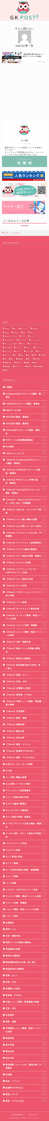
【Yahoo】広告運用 (25, 711)
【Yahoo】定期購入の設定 (25, 688)
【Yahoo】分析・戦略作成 (25, 642)
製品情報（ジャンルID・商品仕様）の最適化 (25, 1066)
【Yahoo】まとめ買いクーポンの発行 (25, 526)
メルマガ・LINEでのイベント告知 (25, 889)
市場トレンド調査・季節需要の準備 (25, 1002)
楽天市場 (37, 359)
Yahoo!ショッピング (11, 336)
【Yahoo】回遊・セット (25, 675)
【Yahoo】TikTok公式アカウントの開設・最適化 (25, 491)
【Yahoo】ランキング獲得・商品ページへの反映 (25, 617)
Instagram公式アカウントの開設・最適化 (25, 395)
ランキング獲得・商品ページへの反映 (25, 896)
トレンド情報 (25, 876)
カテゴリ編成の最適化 (25, 803)
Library (7, 332)
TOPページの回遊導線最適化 (25, 440)
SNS (31, 332)
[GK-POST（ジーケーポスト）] (24, 18)
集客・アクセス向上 (25, 1101)
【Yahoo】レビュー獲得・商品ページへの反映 (25, 633)
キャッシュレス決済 (10, 343)
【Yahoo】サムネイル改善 (25, 562)
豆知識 (25, 1074)
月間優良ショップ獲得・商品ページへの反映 (25, 1030)
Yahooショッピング (25, 453)
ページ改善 (25, 883)
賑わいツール (18, 366)
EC (15, 328)
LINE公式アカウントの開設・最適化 (25, 404)
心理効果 (43, 355)
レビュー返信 (25, 916)
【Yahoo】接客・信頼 (25, 718)
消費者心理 (8, 362)
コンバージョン (34, 343)
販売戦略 (7, 366)
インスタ (32, 336)
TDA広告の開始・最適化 (25, 423)
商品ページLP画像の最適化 (25, 942)
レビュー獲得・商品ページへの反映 (25, 909)
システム (18, 347)
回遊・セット (25, 975)
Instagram (35, 328)
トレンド (28, 347)
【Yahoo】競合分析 (25, 731)
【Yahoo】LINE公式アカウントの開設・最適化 (25, 471)
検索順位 (20, 359)
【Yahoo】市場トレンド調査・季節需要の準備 (25, 703)
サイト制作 (8, 347)
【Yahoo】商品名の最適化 (25, 658)
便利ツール (25, 929)
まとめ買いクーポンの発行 (25, 784)
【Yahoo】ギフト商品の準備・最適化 (25, 556)
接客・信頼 (25, 1021)
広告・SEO (25, 1008)
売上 (21, 355)
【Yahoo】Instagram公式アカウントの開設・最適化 (25, 461)
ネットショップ (40, 347)
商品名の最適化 (25, 956)
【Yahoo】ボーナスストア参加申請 (25, 609)
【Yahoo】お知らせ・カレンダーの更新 (25, 511)
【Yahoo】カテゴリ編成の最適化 (25, 549)
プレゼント (8, 351)
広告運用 (25, 1015)
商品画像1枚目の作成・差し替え (25, 962)
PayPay (15, 332)
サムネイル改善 (25, 850)
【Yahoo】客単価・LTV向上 (25, 695)
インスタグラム (9, 340)
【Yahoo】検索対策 (25, 724)
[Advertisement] (24, 90)
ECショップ (24, 328)
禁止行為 (18, 362)
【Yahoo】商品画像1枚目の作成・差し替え (25, 666)
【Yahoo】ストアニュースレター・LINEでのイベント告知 (25, 570)
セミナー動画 (25, 863)
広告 (34, 355)
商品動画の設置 (25, 949)
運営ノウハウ (25, 1094)
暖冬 (12, 359)
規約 (35, 362)
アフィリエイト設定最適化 (25, 790)
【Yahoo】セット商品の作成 (25, 579)
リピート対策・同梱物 (25, 903)
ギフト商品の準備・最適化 (25, 817)
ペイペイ (18, 351)
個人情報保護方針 (18, 1114)
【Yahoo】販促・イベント (25, 744)
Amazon (7, 328)
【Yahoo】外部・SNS (25, 681)
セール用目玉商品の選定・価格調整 (25, 870)
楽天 (29, 359)
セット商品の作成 (25, 856)
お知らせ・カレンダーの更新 (25, 764)
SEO (24, 332)
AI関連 (25, 387)
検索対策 (25, 1038)
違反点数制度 (39, 366)
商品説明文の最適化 (25, 969)
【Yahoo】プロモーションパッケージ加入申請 (25, 594)
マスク (40, 351)
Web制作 (25, 446)
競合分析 (25, 1051)
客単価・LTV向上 (25, 995)
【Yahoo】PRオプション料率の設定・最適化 (25, 481)
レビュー (7, 355)
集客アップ (8, 370)
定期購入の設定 (25, 988)
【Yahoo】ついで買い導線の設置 (25, 519)
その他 (25, 770)
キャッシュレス (35, 340)
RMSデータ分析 (25, 410)
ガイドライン (22, 340)
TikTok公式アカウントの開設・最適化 (25, 432)
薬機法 (28, 362)
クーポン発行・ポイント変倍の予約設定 (25, 835)
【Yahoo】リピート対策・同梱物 (25, 625)
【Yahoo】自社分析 (25, 737)
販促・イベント (25, 1081)
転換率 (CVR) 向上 (25, 1088)
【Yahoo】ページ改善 (25, 602)
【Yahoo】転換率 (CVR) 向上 (25, 751)
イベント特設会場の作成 (25, 797)
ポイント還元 (29, 351)
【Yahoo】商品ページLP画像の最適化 (25, 650)
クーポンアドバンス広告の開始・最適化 (25, 825)
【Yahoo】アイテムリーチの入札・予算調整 (25, 534)
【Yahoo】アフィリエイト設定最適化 (25, 543)
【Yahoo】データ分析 (25, 585)
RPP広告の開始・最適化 (25, 417)
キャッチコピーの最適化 (25, 810)
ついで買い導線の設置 (25, 777)
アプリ (23, 336)
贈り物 (29, 366)
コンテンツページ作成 (25, 843)
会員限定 (25, 922)
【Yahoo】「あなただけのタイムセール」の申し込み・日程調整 (25, 501)
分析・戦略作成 (25, 936)
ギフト (23, 343)
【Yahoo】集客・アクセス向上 (25, 757)
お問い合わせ (32, 1114)
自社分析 (25, 1058)
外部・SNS (25, 982)
